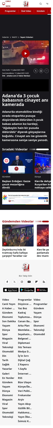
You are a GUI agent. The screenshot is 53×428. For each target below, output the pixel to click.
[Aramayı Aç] (40, 3)
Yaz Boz (22, 307)
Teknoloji (7, 346)
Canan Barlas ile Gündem (25, 320)
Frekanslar (24, 394)
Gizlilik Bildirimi (25, 407)
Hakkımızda (25, 411)
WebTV (14, 37)
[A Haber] (25, 4)
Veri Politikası (25, 390)
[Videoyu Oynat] (25, 53)
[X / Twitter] (14, 281)
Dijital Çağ (24, 359)
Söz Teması (24, 346)
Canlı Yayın (8, 303)
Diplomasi (24, 342)
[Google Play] (27, 289)
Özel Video (26, 11)
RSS (20, 377)
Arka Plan (24, 324)
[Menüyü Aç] (47, 3)
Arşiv (21, 398)
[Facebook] (7, 281)
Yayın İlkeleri (25, 415)
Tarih (5, 359)
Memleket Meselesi (25, 329)
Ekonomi (7, 316)
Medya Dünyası (25, 350)
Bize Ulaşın (24, 381)
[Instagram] (22, 281)
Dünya (6, 329)
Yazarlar (7, 367)
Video (5, 298)
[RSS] (44, 281)
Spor (5, 333)
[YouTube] (29, 281)
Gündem (41, 11)
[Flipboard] (36, 281)
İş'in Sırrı (23, 354)
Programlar (10, 11)
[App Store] (11, 289)
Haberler (5, 37)
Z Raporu (23, 363)
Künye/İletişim (25, 385)
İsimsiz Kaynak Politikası (25, 420)
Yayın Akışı (24, 403)
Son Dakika (9, 320)
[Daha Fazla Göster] (46, 71)
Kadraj (22, 311)
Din (4, 354)
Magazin (7, 337)
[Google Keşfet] (25, 198)
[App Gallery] (42, 289)
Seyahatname (25, 333)
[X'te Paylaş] (36, 71)
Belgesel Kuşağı (25, 337)
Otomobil (7, 350)
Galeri (5, 372)
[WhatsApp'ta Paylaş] (41, 71)
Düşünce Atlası (25, 303)
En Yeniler (8, 377)
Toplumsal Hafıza (25, 316)
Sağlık (5, 363)
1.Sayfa (22, 367)
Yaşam (6, 324)
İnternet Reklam (25, 372)
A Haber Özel (9, 307)
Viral (5, 342)
